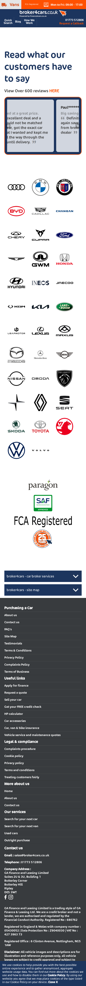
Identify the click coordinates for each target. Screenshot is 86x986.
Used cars (11, 833)
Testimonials (13, 643)
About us (10, 615)
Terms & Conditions (17, 650)
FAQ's (8, 629)
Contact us (11, 622)
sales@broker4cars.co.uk (31, 855)
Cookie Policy (56, 975)
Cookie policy (13, 756)
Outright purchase (17, 840)
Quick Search (8, 21)
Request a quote (15, 693)
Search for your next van (21, 826)
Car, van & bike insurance (21, 728)
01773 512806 (74, 20)
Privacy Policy (14, 657)
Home (8, 791)
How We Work (29, 21)
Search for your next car (21, 819)
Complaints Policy (17, 665)
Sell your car (13, 700)
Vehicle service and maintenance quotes (32, 735)
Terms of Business (16, 672)
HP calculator (13, 714)
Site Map (10, 636)
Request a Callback (71, 23)
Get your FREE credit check (22, 707)
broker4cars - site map (23, 590)
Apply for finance (16, 685)
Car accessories (15, 721)
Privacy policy (14, 763)
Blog (18, 21)
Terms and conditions (19, 770)
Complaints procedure (20, 749)
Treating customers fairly (21, 777)
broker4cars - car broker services (30, 576)
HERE (54, 90)
